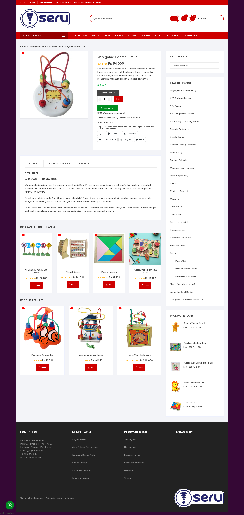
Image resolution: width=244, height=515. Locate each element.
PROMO (146, 36)
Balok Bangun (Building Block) (184, 121)
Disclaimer (129, 470)
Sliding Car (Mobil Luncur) (182, 284)
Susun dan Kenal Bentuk (181, 292)
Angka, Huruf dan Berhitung (183, 90)
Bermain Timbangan (179, 129)
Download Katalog (81, 478)
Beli (118, 99)
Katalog (132, 36)
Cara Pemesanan (101, 36)
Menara (173, 183)
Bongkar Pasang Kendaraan (183, 144)
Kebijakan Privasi (132, 455)
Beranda (24, 46)
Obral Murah (176, 206)
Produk (119, 36)
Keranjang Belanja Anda (83, 455)
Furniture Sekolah (178, 160)
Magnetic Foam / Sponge (182, 168)
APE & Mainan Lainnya (180, 98)
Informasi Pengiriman (166, 36)
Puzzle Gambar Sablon (186, 268)
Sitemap (128, 478)
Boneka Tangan (177, 137)
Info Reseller (46, 2)
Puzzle (173, 253)
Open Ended (176, 214)
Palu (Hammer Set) (179, 222)
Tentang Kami (80, 36)
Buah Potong (176, 152)
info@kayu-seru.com (33, 450)
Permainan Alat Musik (180, 237)
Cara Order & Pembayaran (85, 447)
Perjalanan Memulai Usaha (87, 2)
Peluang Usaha (63, 2)
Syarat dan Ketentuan (134, 462)
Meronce (174, 199)
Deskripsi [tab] (34, 163)
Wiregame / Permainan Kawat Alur (46, 46)
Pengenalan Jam (178, 230)
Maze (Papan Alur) (179, 175)
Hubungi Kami (130, 447)
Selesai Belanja (79, 462)
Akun (22, 2)
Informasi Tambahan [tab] (59, 163)
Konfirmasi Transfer (81, 470)
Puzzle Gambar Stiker (185, 276)
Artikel (32, 2)
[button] (83, 56)
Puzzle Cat (180, 261)
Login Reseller (79, 439)
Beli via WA (109, 108)
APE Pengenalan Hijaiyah (182, 113)
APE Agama (175, 106)
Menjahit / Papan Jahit (180, 191)
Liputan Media (191, 36)
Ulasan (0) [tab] (84, 163)
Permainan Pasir (178, 245)
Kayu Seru (109, 122)
